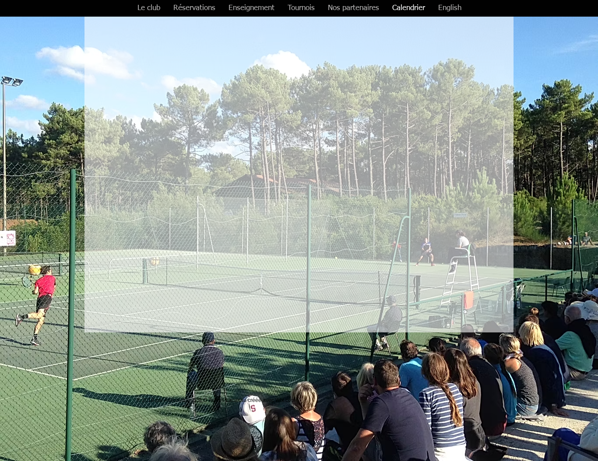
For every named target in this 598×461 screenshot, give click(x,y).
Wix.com (285, 400)
